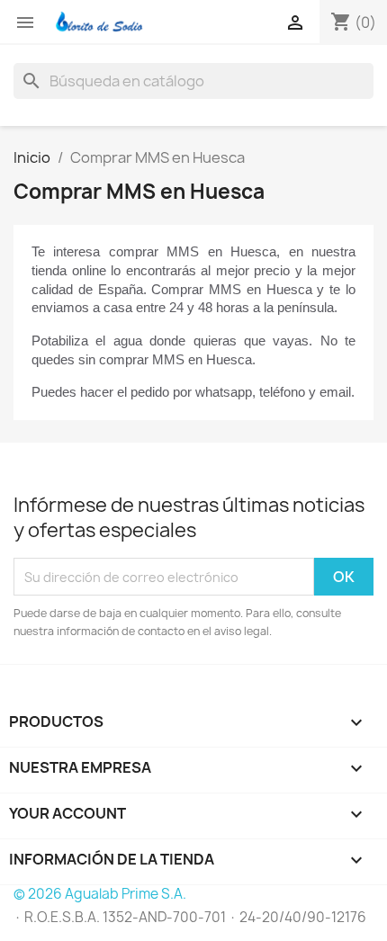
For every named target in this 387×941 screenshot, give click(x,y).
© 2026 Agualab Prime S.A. (100, 893)
